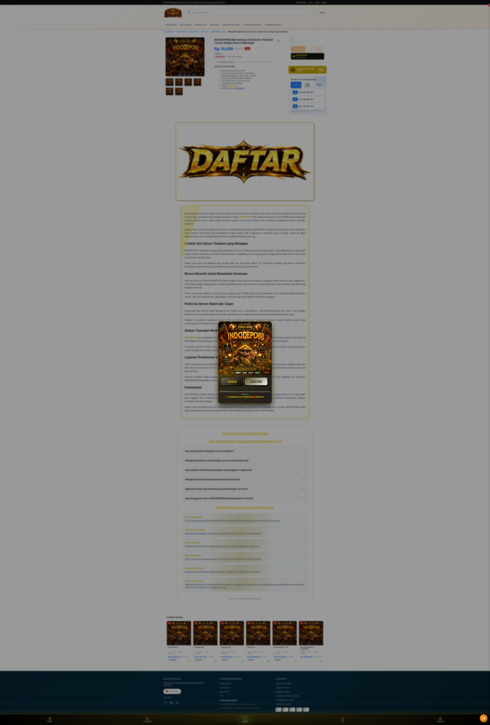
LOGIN (232, 381)
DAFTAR (256, 381)
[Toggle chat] (483, 718)
